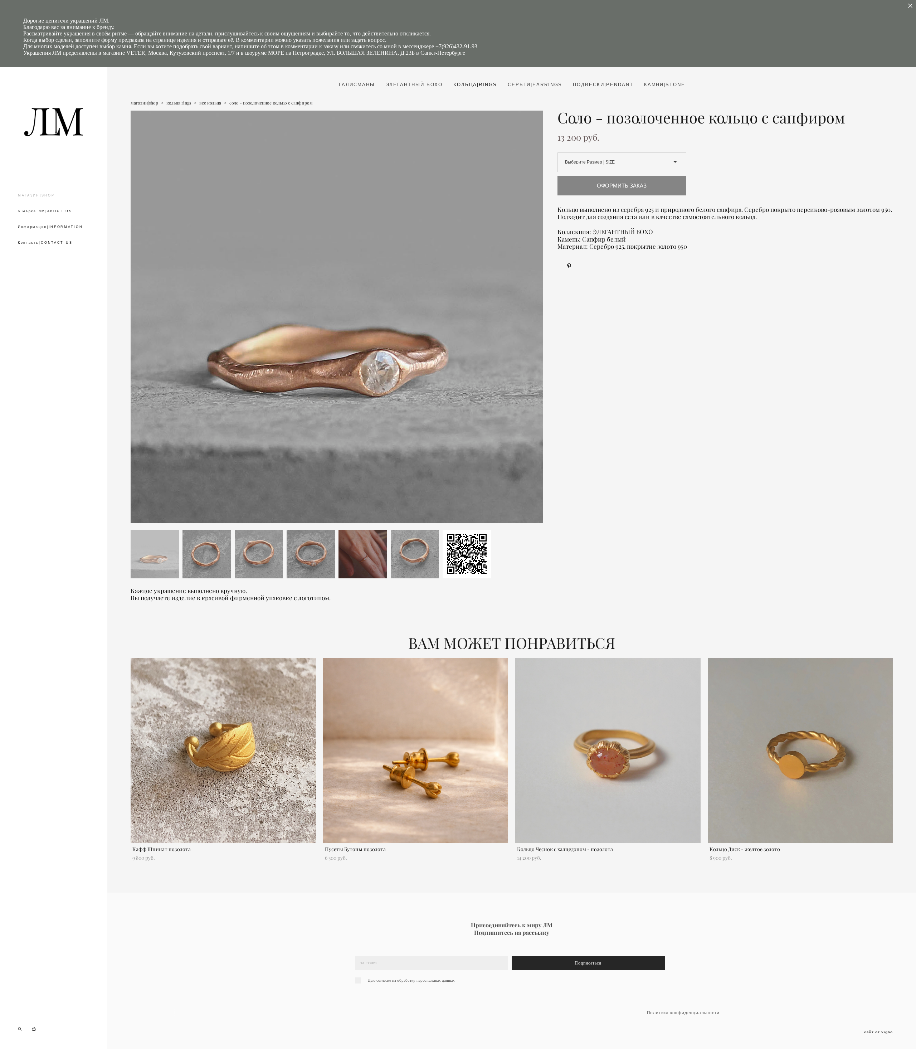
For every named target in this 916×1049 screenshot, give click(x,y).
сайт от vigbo (878, 1032)
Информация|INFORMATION (50, 227)
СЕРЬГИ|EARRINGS (535, 84)
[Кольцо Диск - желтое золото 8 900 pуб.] (800, 750)
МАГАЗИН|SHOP (36, 195)
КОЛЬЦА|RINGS (475, 84)
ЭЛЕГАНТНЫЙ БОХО (414, 84)
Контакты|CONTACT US (45, 242)
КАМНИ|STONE (664, 84)
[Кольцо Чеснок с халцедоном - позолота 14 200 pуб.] (608, 750)
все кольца (210, 103)
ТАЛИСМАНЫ (356, 84)
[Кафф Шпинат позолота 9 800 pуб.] (223, 750)
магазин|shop (144, 103)
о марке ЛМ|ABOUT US (45, 211)
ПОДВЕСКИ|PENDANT (603, 84)
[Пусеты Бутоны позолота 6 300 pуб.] (415, 750)
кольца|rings (178, 103)
